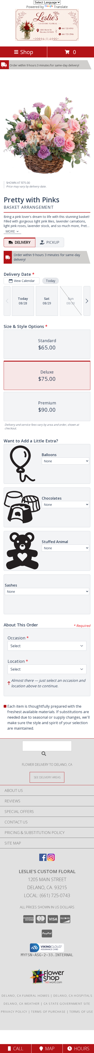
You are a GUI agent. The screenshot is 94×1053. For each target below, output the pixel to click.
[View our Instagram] (51, 859)
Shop (26, 52)
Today (50, 281)
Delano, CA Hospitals (72, 995)
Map (49, 1048)
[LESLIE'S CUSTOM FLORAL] (47, 40)
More (10, 231)
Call (17, 1048)
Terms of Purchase (48, 1012)
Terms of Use (81, 1012)
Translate (61, 7)
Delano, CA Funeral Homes (26, 995)
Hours (80, 1048)
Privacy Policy (14, 1012)
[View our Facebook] (43, 859)
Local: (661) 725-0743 (47, 895)
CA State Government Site (67, 1004)
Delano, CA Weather (21, 1004)
